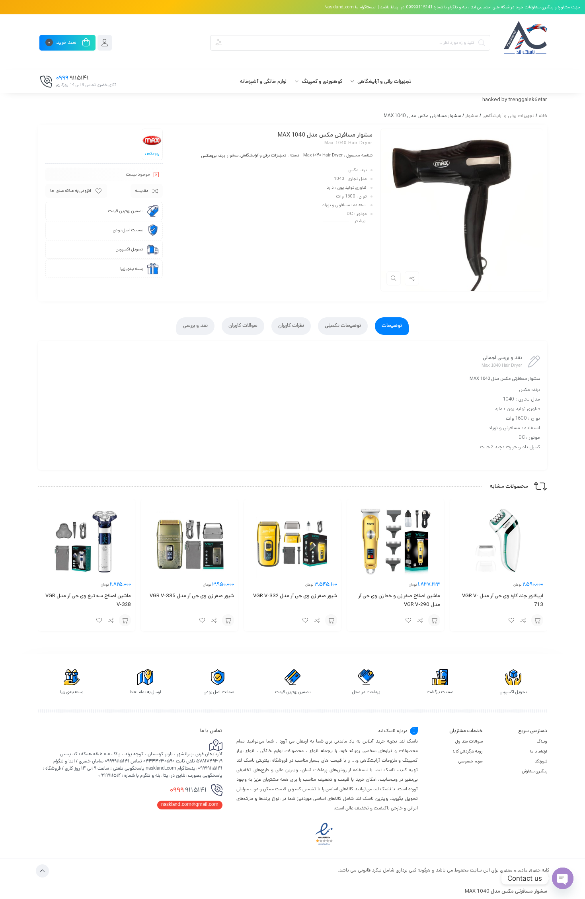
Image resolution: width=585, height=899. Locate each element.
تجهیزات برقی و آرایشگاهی (508, 115)
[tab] (392, 326)
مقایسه (141, 191)
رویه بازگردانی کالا (468, 751)
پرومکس (208, 155)
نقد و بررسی (195, 326)
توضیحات (392, 326)
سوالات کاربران (242, 326)
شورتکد (540, 761)
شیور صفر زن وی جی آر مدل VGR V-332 (295, 596)
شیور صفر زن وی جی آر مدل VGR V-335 (192, 596)
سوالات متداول (469, 741)
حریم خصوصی (470, 761)
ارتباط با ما (538, 751)
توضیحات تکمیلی (343, 326)
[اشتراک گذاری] (412, 278)
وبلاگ (541, 741)
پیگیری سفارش (534, 771)
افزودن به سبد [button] (537, 620)
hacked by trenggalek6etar (514, 100)
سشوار (471, 115)
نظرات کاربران (291, 326)
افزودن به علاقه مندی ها (70, 191)
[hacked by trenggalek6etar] (524, 42)
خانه (542, 115)
